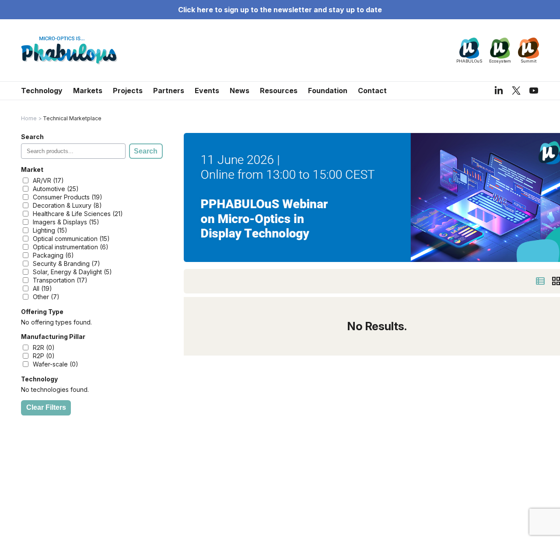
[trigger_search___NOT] (540, 281)
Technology (42, 90)
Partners (168, 90)
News (239, 90)
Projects (128, 90)
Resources (279, 90)
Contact (372, 90)
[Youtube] (533, 90)
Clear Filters (46, 407)
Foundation (327, 90)
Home (29, 118)
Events (207, 90)
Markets (87, 90)
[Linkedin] (499, 90)
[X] (516, 90)
